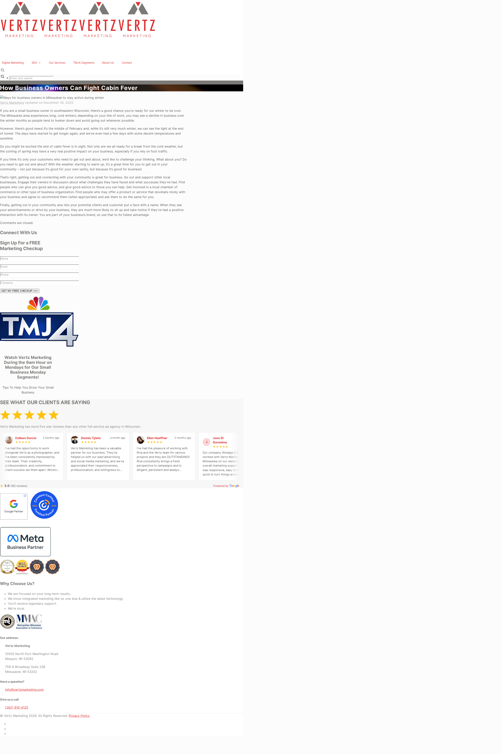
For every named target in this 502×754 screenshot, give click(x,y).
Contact (127, 62)
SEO (34, 62)
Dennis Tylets (75, 438)
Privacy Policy (79, 716)
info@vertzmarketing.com (24, 690)
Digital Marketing (13, 62)
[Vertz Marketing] (78, 38)
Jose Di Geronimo (204, 440)
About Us (108, 62)
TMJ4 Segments (83, 62)
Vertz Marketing (12, 103)
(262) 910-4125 (16, 707)
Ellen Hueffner (141, 438)
